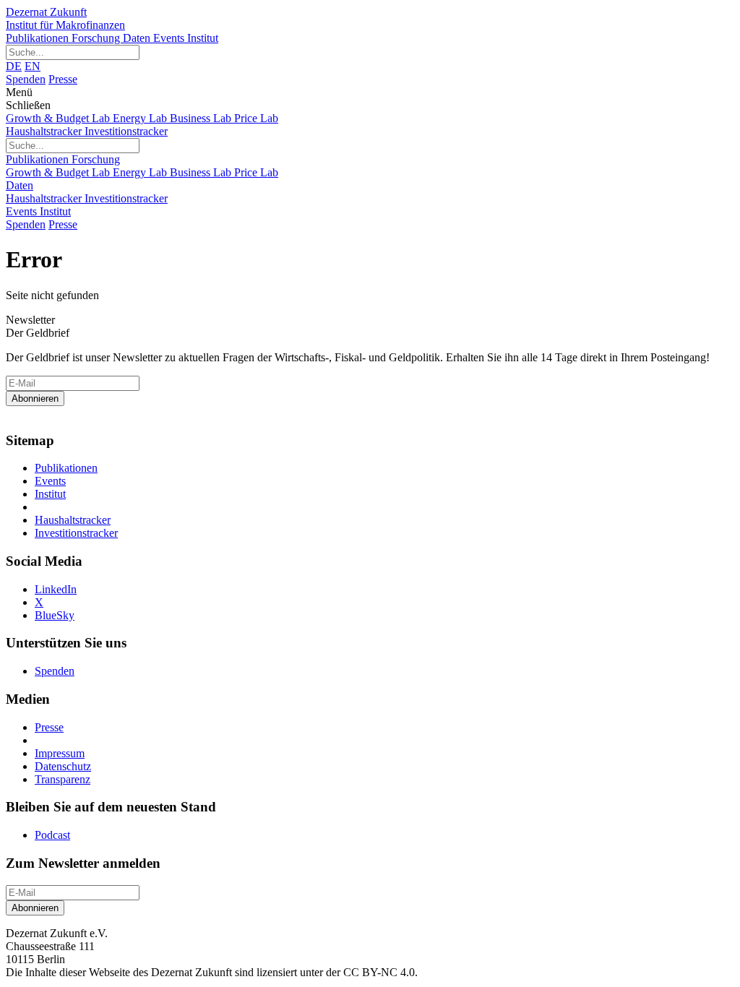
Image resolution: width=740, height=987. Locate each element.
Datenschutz (63, 766)
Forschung (97, 38)
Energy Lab (141, 118)
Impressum (60, 753)
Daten (138, 38)
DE (14, 66)
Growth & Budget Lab (59, 118)
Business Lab (202, 118)
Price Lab (256, 118)
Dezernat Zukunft (65, 18)
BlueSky (54, 615)
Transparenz (62, 779)
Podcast (52, 835)
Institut (202, 38)
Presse (62, 79)
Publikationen (39, 38)
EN (32, 66)
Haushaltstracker (45, 131)
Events (170, 38)
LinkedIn (56, 589)
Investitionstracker (126, 131)
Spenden (26, 79)
